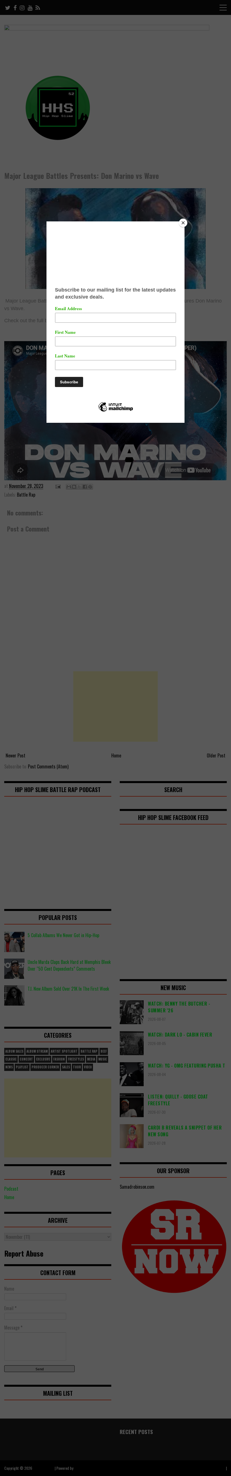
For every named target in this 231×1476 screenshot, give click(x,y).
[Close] (183, 223)
